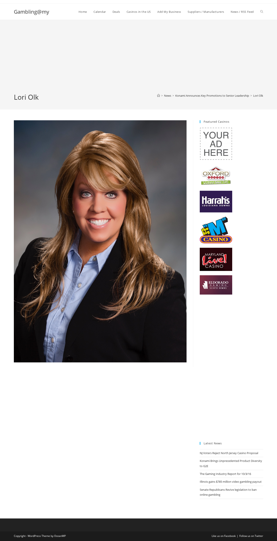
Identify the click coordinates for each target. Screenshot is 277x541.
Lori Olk (258, 96)
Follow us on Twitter (251, 536)
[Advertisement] (138, 59)
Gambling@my (31, 11)
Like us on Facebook (224, 536)
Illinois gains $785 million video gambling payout (231, 482)
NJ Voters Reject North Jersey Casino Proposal (229, 453)
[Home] (158, 96)
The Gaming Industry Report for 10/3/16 (225, 474)
